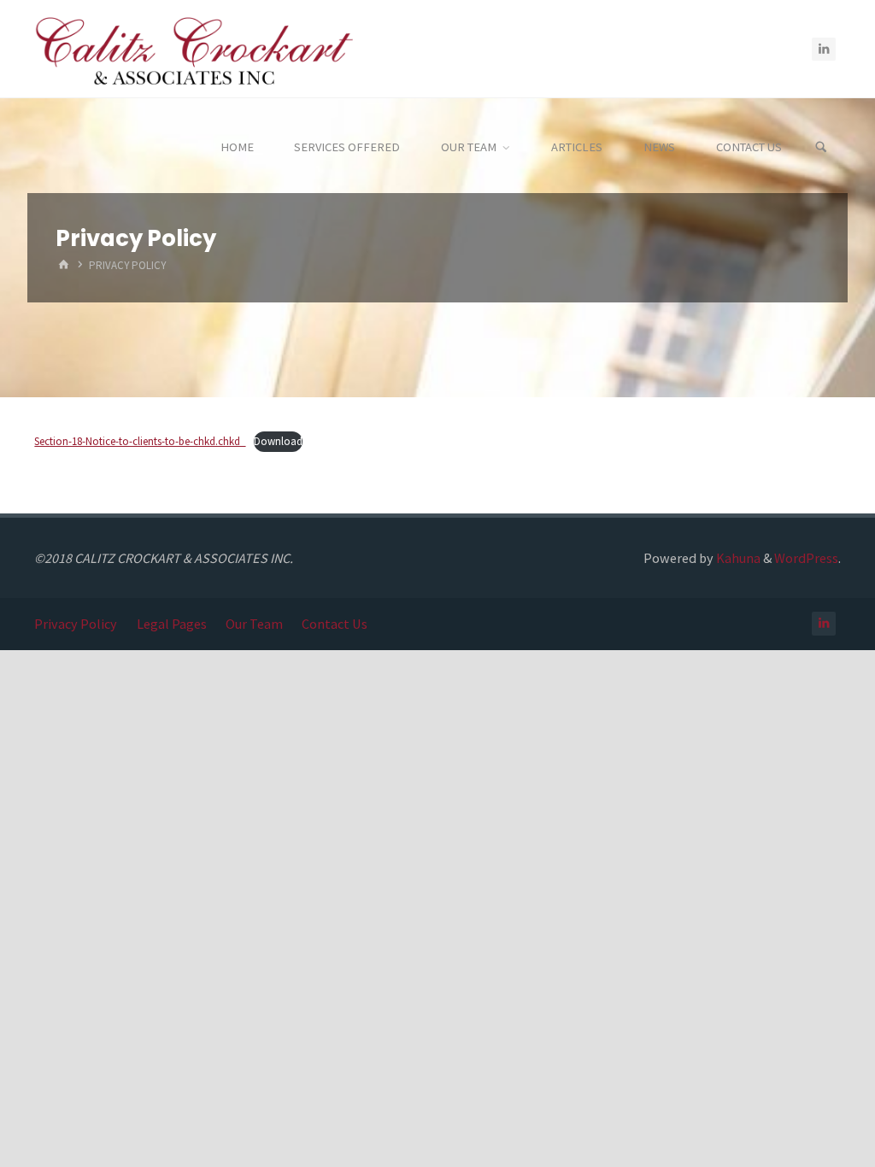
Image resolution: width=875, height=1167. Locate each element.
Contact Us (334, 623)
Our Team (254, 623)
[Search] (821, 147)
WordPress (806, 557)
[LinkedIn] (824, 50)
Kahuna (737, 557)
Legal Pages (172, 623)
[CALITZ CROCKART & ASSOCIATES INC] (193, 48)
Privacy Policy (75, 623)
